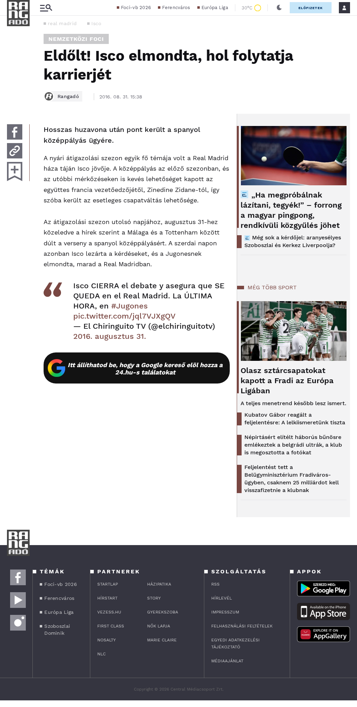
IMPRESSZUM (225, 612)
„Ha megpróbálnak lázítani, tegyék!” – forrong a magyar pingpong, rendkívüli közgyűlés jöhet (291, 210)
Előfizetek (310, 8)
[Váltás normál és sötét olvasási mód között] (279, 7)
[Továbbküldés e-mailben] (14, 150)
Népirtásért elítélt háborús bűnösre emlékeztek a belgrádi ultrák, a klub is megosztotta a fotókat (293, 445)
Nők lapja (158, 626)
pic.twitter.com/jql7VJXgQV (124, 316)
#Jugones (129, 306)
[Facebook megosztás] (14, 132)
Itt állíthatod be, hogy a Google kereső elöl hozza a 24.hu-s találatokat (145, 368)
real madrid (62, 23)
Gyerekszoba (162, 612)
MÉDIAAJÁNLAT (227, 660)
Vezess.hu (109, 612)
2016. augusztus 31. (109, 336)
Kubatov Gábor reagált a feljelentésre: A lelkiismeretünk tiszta (294, 418)
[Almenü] (46, 8)
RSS (215, 584)
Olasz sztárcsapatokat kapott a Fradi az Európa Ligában (287, 380)
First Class (110, 626)
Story (154, 598)
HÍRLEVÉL (221, 598)
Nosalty (106, 640)
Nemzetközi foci (76, 39)
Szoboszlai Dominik (57, 629)
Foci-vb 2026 (136, 7)
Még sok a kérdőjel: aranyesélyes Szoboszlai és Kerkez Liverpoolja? (292, 241)
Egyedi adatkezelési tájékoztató (235, 643)
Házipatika (159, 584)
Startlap (107, 584)
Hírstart (107, 598)
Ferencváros (176, 7)
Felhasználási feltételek (242, 626)
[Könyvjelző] (14, 171)
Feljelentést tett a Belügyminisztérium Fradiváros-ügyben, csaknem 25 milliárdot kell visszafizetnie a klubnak (291, 478)
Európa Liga (215, 7)
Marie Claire (162, 640)
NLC (101, 654)
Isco (96, 23)
